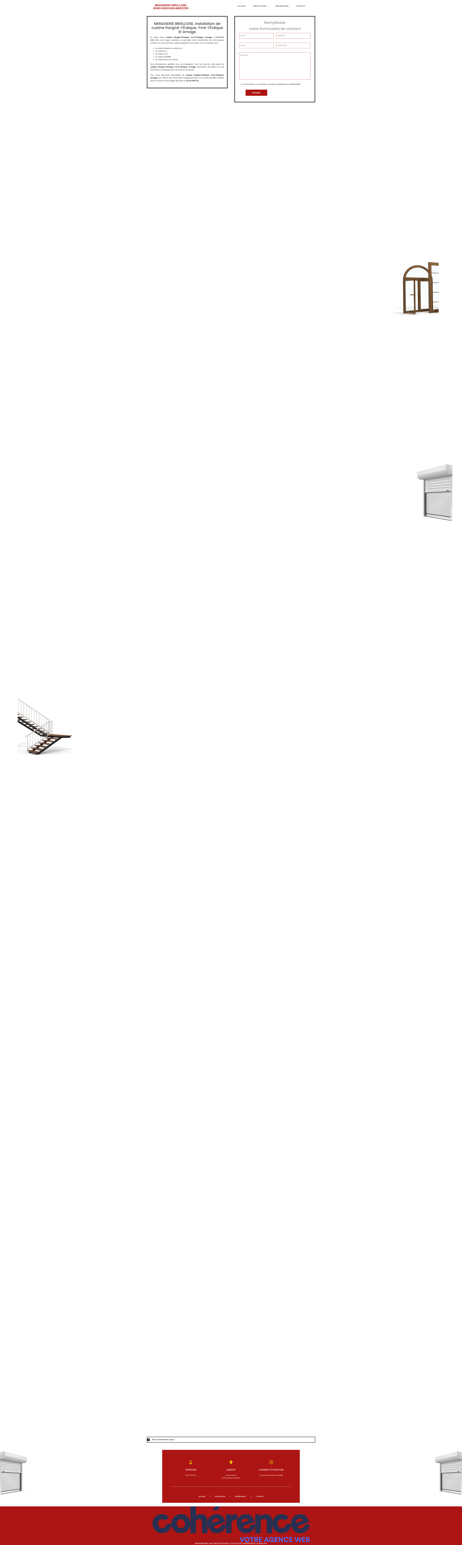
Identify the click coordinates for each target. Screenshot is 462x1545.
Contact (259, 1496)
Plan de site (262, 1543)
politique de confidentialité (289, 84)
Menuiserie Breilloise (203, 1543)
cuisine (153, 67)
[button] (231, 1439)
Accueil (202, 1496)
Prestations (220, 1496)
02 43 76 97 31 (191, 1475)
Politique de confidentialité (243, 1543)
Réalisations (240, 1496)
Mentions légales (221, 1543)
